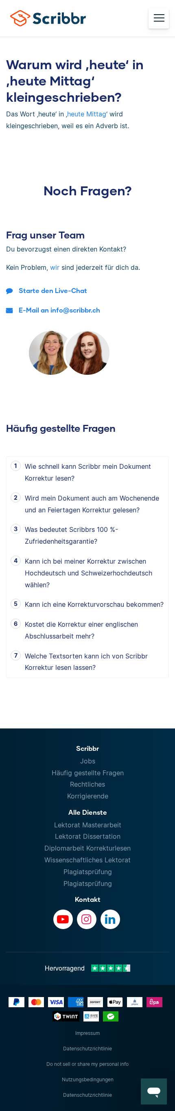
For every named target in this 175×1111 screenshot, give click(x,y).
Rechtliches (87, 784)
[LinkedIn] (110, 919)
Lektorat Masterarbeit (87, 825)
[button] (154, 1091)
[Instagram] (86, 919)
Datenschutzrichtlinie (87, 1048)
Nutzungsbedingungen (88, 1079)
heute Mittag (86, 114)
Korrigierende (87, 796)
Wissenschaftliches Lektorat (87, 860)
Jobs (87, 761)
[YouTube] (63, 919)
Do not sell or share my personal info (87, 1064)
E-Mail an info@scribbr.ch (59, 310)
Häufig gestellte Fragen (88, 773)
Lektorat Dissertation (87, 836)
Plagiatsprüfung (87, 872)
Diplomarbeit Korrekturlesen (87, 848)
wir (54, 267)
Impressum (87, 1033)
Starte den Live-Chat (53, 290)
